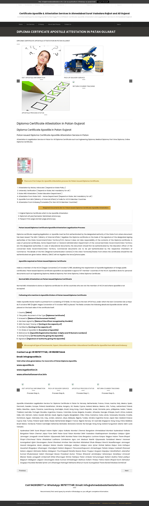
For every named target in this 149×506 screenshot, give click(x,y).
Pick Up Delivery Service (74, 77)
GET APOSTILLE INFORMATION (33, 77)
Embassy (37, 5)
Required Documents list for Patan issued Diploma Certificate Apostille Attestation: (76, 208)
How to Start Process (49, 5)
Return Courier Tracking (84, 86)
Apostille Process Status (33, 113)
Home (20, 5)
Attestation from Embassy (109, 503)
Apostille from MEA (95, 503)
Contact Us (61, 5)
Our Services (28, 5)
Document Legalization (125, 503)
